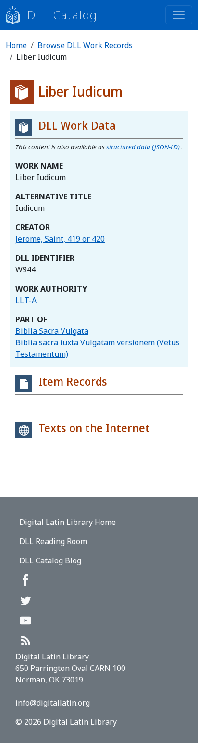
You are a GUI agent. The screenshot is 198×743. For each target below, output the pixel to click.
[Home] (16, 15)
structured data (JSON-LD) (143, 147)
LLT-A (26, 300)
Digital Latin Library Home (67, 522)
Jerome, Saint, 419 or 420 (60, 238)
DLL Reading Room (53, 541)
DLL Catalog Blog (50, 560)
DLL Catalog (62, 15)
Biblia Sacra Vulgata (51, 331)
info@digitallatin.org (52, 702)
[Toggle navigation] (178, 14)
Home (16, 45)
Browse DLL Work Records (85, 45)
